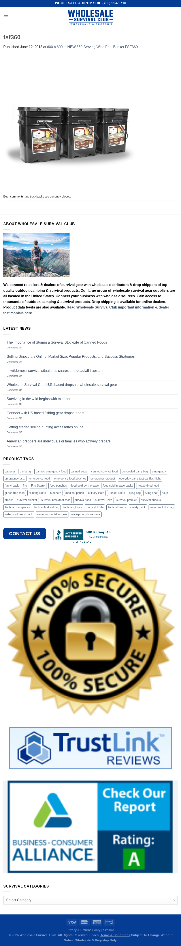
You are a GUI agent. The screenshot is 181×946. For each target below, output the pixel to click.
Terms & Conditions (115, 935)
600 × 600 (55, 47)
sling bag (135, 493)
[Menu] (6, 16)
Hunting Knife (37, 493)
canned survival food (104, 471)
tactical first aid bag (46, 507)
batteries (10, 471)
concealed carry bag (135, 471)
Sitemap (109, 930)
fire (25, 485)
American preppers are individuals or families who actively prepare (59, 441)
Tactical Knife (95, 507)
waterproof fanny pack (19, 514)
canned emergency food (51, 471)
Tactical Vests (117, 507)
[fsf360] (69, 121)
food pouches (58, 485)
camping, (26, 471)
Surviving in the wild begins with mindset (38, 399)
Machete (55, 493)
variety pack (138, 507)
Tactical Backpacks (17, 507)
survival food (83, 500)
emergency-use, (15, 478)
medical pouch (74, 493)
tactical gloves (72, 507)
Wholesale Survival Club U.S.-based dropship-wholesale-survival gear (62, 385)
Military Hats (96, 493)
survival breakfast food (55, 500)
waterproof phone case (85, 514)
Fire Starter (38, 485)
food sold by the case (85, 485)
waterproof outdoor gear (52, 514)
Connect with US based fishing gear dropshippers (45, 413)
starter (9, 500)
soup (165, 493)
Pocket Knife (116, 493)
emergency (159, 471)
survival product (126, 500)
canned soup (79, 471)
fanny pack (12, 485)
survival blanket (27, 500)
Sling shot (151, 493)
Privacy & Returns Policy (83, 930)
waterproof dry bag (161, 507)
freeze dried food (148, 485)
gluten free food (15, 493)
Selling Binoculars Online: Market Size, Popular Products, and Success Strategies (71, 356)
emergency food (39, 478)
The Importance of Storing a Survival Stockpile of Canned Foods (57, 342)
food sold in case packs (118, 485)
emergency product (102, 478)
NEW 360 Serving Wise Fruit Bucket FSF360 (102, 47)
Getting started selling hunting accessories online (45, 427)
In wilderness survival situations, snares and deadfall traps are (55, 370)
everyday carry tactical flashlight (140, 478)
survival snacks (151, 500)
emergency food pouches (70, 478)
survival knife (103, 500)
